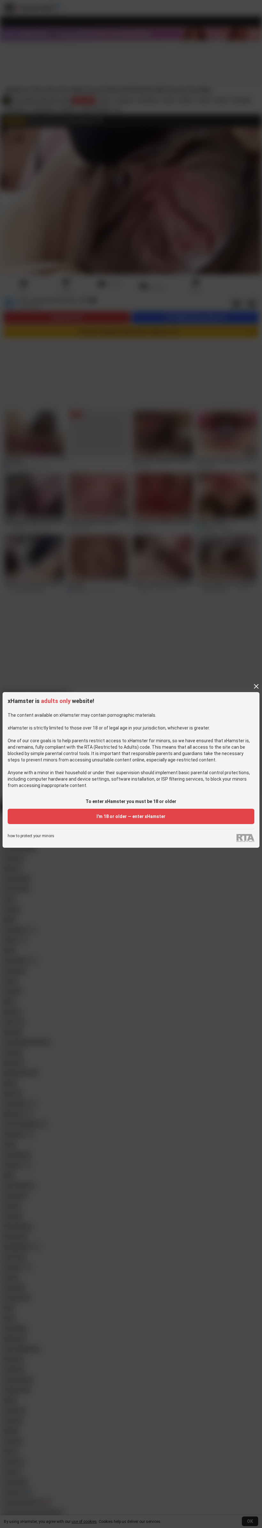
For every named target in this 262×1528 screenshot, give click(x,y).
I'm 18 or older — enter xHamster (131, 816)
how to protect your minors (31, 836)
